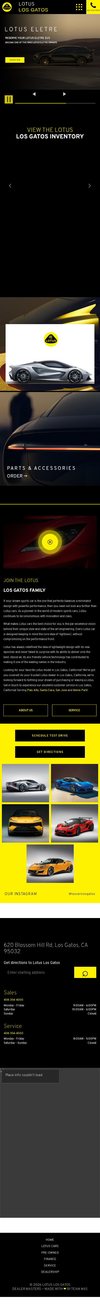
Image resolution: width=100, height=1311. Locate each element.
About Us (26, 710)
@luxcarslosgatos (82, 894)
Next (64, 94)
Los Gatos (33, 6)
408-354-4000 (13, 999)
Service (74, 710)
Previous (34, 94)
